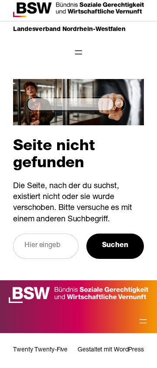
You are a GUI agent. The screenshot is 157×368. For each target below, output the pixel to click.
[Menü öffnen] (78, 52)
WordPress (129, 350)
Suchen (115, 245)
